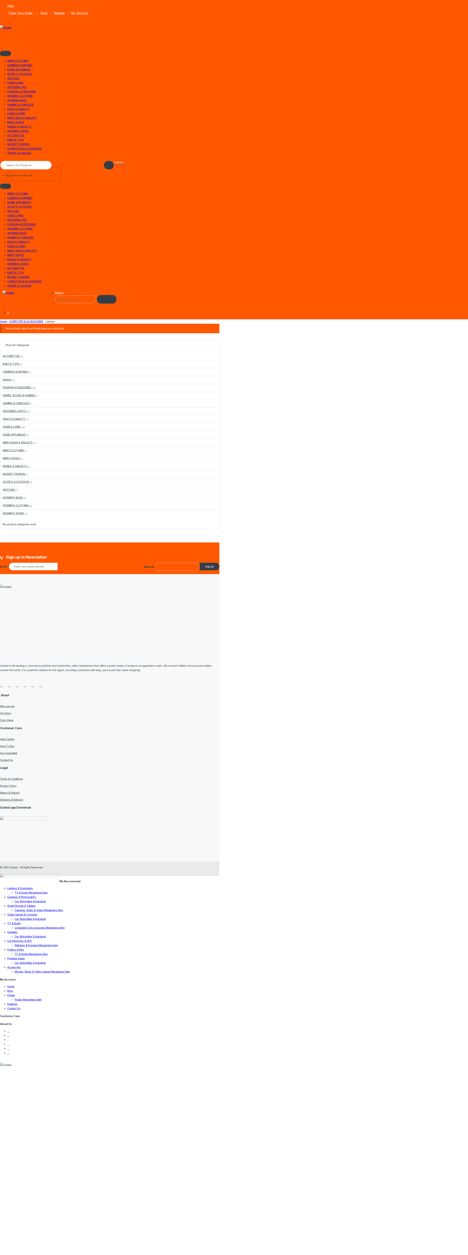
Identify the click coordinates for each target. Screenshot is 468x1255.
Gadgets (12, 932)
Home (3, 321)
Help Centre (7, 739)
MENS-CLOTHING (17, 60)
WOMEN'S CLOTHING (17, 505)
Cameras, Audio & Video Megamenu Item (39, 910)
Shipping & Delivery (11, 799)
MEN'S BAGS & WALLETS (19, 442)
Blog (10, 990)
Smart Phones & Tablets (21, 905)
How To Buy (7, 746)
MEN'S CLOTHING (15, 450)
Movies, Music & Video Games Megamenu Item (42, 971)
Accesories (14, 967)
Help (10, 6)
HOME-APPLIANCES (19, 69)
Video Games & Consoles (22, 914)
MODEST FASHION (18, 144)
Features (12, 1004)
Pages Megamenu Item (28, 999)
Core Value (6, 720)
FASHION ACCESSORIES (19, 387)
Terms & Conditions (11, 778)
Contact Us (6, 760)
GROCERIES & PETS (16, 411)
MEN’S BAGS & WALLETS (22, 117)
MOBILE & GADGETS (19, 126)
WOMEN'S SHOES (15, 513)
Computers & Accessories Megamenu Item (40, 927)
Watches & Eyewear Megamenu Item (36, 945)
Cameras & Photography (21, 897)
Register (59, 13)
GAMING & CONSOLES (20, 104)
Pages (11, 995)
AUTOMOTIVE (15, 135)
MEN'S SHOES (13, 458)
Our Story (5, 713)
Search (59, 292)
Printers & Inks (15, 949)
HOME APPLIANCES (16, 434)
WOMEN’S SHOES (18, 131)
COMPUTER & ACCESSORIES (24, 148)
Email (4, 566)
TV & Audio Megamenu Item (31, 892)
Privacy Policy (8, 785)
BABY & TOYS (15, 139)
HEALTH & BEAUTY (18, 109)
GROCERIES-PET (17, 87)
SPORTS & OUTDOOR (17, 481)
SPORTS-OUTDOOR (19, 74)
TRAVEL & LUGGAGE (19, 153)
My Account (79, 13)
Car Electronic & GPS (19, 940)
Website (149, 566)
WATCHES (13, 78)
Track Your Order (20, 13)
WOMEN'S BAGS (14, 497)
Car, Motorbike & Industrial (30, 901)
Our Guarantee (8, 753)
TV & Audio (14, 923)
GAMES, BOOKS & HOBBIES (20, 395)
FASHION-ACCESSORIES (21, 91)
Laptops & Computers (20, 888)
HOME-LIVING (15, 82)
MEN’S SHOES (15, 122)
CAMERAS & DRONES (20, 65)
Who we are (7, 706)
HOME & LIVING (16, 113)
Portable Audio (16, 958)
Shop (44, 13)
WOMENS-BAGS (17, 100)
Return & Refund (9, 792)
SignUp (209, 566)
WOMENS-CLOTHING (20, 95)
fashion (9, 379)
